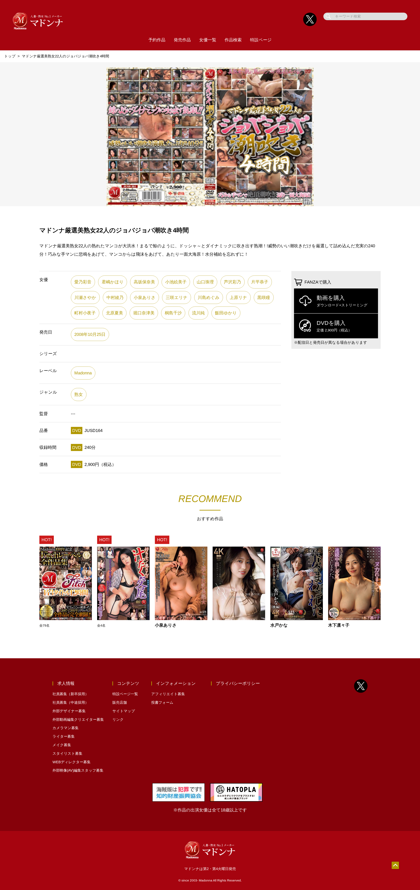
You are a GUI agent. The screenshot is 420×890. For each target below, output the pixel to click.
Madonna (83, 373)
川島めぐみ (209, 297)
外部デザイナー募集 (69, 711)
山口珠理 (205, 282)
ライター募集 (63, 736)
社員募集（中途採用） (70, 702)
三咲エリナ (177, 297)
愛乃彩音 (82, 282)
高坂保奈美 (144, 282)
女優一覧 (207, 40)
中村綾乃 (115, 297)
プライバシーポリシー (238, 683)
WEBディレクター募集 (71, 762)
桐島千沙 (173, 313)
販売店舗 (119, 702)
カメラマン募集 (65, 728)
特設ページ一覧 (125, 694)
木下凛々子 (338, 625)
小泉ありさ (145, 297)
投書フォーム (162, 702)
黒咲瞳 (263, 297)
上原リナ (238, 297)
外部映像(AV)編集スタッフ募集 (77, 770)
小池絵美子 (176, 282)
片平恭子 (259, 282)
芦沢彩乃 (232, 282)
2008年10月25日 (89, 334)
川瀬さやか (85, 297)
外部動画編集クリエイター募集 (78, 719)
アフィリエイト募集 (168, 694)
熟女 (78, 394)
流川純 (198, 313)
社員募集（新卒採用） (70, 694)
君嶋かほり (113, 282)
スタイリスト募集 (67, 753)
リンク (118, 719)
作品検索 (233, 40)
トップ (10, 56)
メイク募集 (61, 745)
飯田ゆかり (226, 313)
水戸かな (279, 625)
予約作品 (156, 40)
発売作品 (182, 40)
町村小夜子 (85, 313)
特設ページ (261, 40)
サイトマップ (123, 711)
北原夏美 (114, 313)
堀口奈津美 (144, 313)
